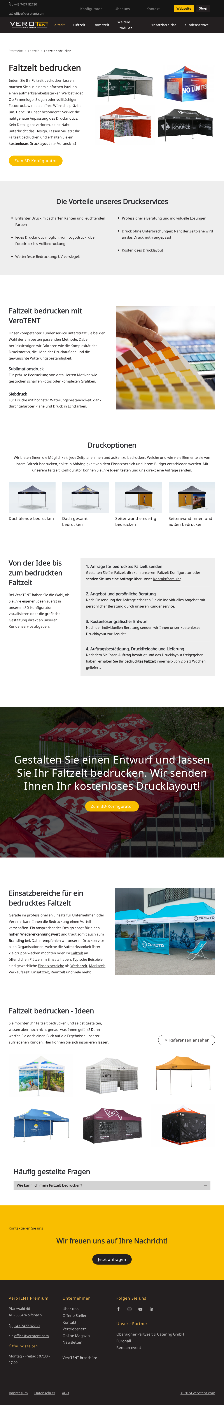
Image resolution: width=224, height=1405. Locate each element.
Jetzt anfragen (112, 1259)
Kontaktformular (166, 578)
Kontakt (153, 8)
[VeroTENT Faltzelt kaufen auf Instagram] (129, 1308)
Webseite (184, 8)
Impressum (18, 1393)
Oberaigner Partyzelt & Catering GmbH (150, 1334)
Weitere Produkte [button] (125, 25)
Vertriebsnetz (74, 1328)
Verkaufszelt (19, 972)
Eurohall (123, 1340)
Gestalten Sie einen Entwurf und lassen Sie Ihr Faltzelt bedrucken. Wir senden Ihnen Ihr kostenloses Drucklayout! (112, 772)
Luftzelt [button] (79, 25)
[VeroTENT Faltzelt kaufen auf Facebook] (118, 1308)
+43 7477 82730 (25, 4)
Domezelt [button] (101, 25)
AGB (65, 1393)
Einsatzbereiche (51, 965)
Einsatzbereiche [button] (163, 25)
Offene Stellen (75, 1315)
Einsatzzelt (40, 972)
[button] (41, 1075)
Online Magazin (76, 1335)
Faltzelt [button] (58, 25)
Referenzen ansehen (189, 1040)
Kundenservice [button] (196, 25)
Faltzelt (120, 572)
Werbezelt (78, 965)
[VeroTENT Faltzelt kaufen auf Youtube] (140, 1308)
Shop (203, 8)
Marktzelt (97, 965)
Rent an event (128, 1347)
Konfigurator (91, 8)
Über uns (122, 8)
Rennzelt (58, 972)
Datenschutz (44, 1393)
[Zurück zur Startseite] (29, 25)
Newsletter (72, 1342)
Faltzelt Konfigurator (65, 470)
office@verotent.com (29, 13)
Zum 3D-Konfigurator (35, 160)
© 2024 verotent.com (197, 1393)
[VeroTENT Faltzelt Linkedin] (151, 1308)
